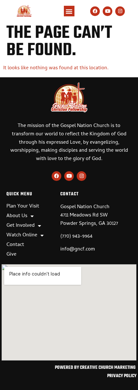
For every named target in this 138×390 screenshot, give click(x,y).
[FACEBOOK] (95, 11)
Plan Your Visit (22, 206)
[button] (69, 11)
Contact (15, 245)
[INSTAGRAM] (120, 11)
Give (11, 254)
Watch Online (21, 235)
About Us (16, 216)
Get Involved (20, 226)
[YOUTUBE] (107, 11)
